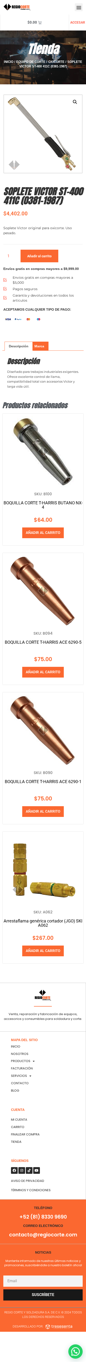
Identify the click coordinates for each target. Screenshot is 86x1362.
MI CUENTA (19, 1119)
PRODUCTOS (20, 1061)
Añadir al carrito (39, 256)
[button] (79, 7)
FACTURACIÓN (22, 1068)
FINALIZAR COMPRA (25, 1134)
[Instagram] (21, 1170)
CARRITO (17, 1127)
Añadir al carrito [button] (43, 533)
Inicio (8, 62)
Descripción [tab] (18, 346)
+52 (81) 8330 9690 (43, 1216)
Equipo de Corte (30, 62)
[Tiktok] (29, 1170)
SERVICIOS (19, 1075)
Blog (15, 1090)
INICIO (15, 1046)
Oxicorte (56, 62)
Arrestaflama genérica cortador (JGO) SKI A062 (43, 923)
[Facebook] (14, 1170)
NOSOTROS (19, 1054)
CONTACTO (20, 1083)
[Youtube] (36, 1170)
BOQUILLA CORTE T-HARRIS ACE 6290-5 (43, 642)
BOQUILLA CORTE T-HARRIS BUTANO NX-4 (43, 505)
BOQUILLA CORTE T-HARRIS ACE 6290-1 (43, 781)
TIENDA (16, 1141)
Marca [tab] (39, 346)
